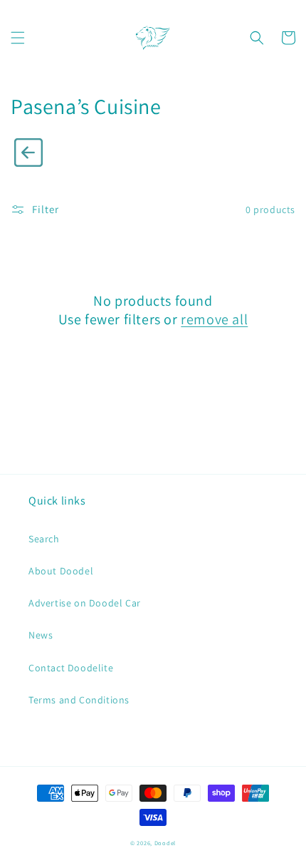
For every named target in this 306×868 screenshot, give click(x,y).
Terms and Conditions (79, 699)
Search (44, 538)
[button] (17, 37)
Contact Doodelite (70, 667)
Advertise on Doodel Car (84, 602)
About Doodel (60, 570)
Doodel (165, 843)
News (40, 635)
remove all (214, 319)
